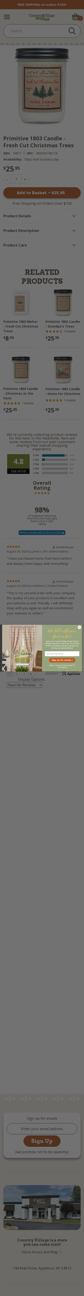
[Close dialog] (79, 627)
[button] (62, 660)
